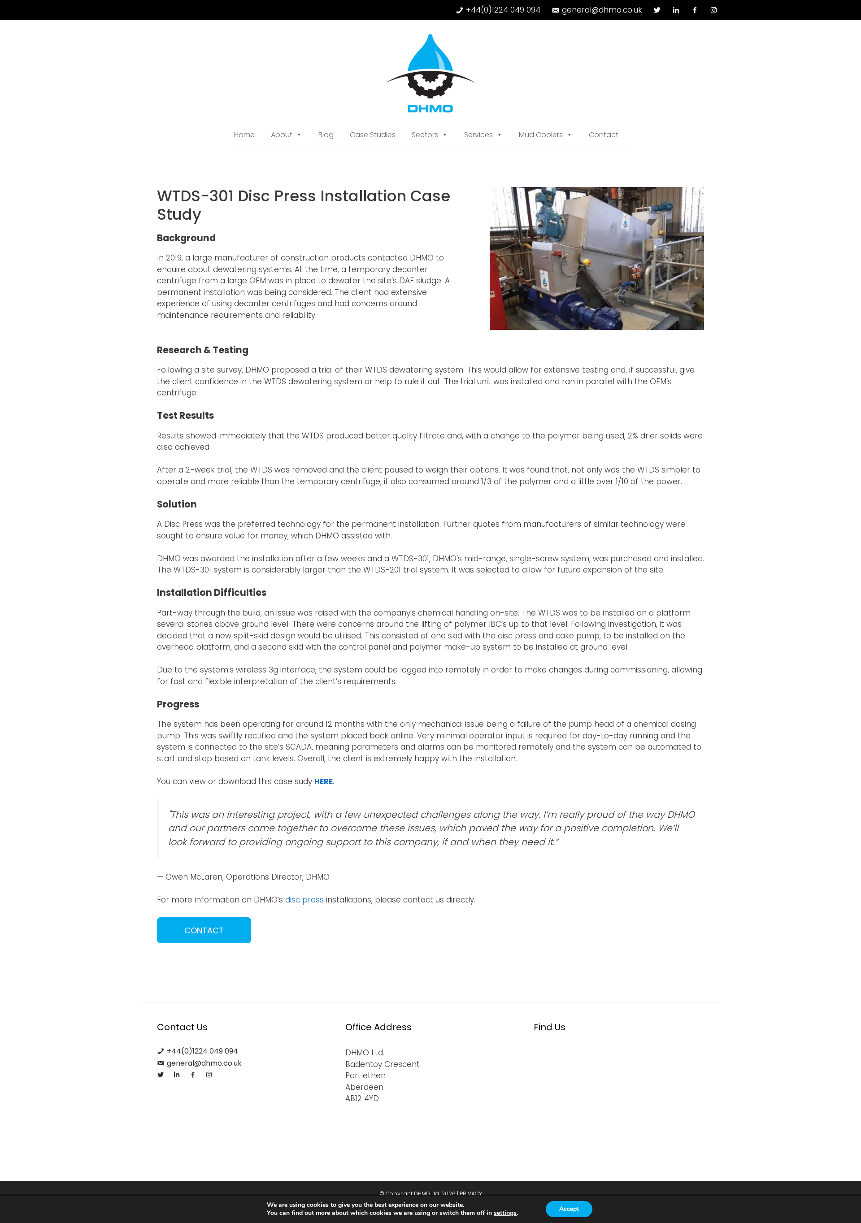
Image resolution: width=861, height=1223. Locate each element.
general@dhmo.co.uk (602, 9)
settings (505, 1213)
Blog (326, 135)
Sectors (425, 135)
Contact (603, 135)
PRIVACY (471, 1193)
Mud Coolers (541, 135)
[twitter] (657, 10)
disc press (304, 899)
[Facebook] (695, 10)
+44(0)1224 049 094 (503, 9)
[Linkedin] (676, 10)
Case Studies (373, 135)
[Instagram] (713, 10)
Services (478, 135)
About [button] (281, 135)
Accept (569, 1209)
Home (244, 135)
